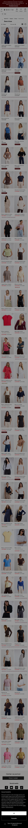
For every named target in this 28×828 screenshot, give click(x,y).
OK (14, 813)
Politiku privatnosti (9, 807)
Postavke (14, 818)
